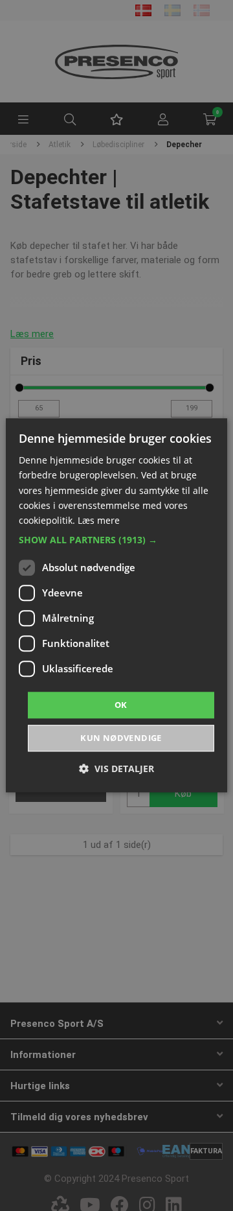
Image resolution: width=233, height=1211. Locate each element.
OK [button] (121, 705)
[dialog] (116, 605)
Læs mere (99, 520)
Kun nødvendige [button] (121, 738)
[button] (116, 540)
